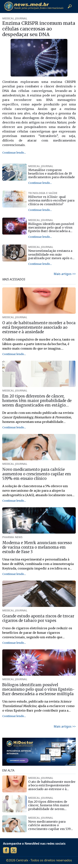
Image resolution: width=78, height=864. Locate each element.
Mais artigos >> (65, 274)
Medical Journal (14, 18)
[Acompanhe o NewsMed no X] (14, 850)
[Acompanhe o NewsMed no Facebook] (6, 850)
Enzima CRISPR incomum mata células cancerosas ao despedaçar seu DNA (38, 28)
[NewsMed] (34, 6)
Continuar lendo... (14, 152)
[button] (69, 6)
